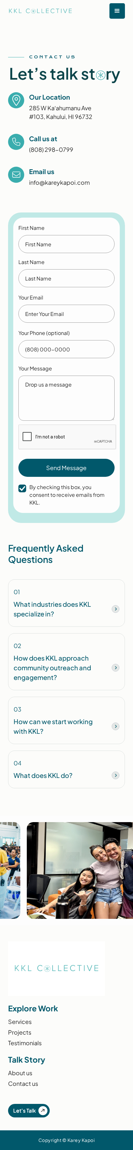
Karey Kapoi (81, 1140)
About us (20, 1072)
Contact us (23, 1083)
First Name (31, 227)
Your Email (30, 297)
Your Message (35, 368)
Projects (19, 1032)
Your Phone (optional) (44, 332)
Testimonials (25, 1043)
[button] (117, 11)
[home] (37, 11)
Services (20, 1021)
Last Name (31, 262)
